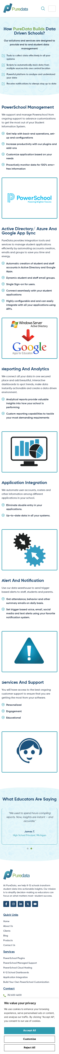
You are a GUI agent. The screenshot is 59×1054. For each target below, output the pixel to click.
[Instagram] (13, 904)
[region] (29, 1026)
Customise (29, 1039)
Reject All (29, 1047)
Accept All (29, 1030)
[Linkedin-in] (21, 904)
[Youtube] (35, 904)
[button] (28, 848)
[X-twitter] (28, 904)
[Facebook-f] (6, 904)
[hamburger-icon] (52, 9)
